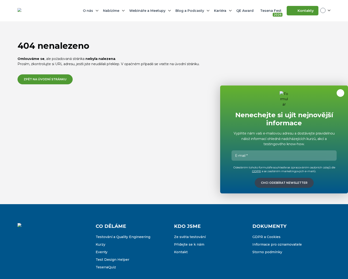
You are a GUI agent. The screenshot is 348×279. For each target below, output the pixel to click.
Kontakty (306, 11)
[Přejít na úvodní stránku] (41, 10)
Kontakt (181, 252)
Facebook (21, 251)
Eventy (101, 252)
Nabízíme (111, 11)
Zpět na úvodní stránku (45, 79)
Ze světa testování (190, 237)
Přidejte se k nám (189, 244)
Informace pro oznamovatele (277, 244)
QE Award (245, 11)
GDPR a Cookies (266, 237)
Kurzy (100, 244)
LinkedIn (41, 251)
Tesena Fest (271, 12)
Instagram (31, 251)
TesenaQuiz (106, 267)
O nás (88, 11)
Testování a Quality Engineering (123, 237)
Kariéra (220, 11)
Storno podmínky (267, 252)
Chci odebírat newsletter (284, 182)
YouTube (51, 251)
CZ (325, 10)
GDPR (256, 171)
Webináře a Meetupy (147, 11)
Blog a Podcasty (189, 11)
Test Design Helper (112, 259)
